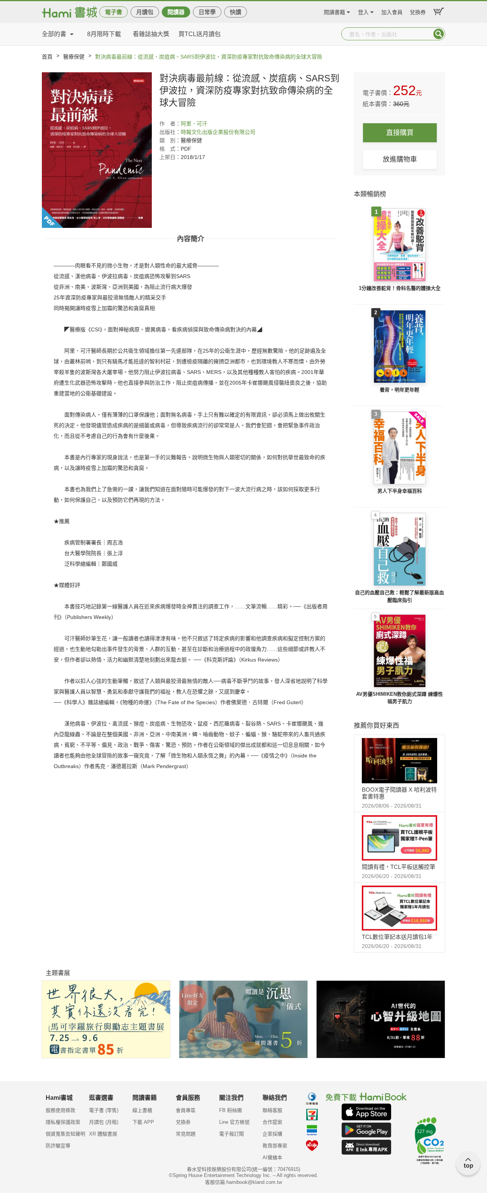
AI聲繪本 (272, 1157)
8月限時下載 (104, 34)
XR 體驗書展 (103, 1134)
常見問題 (186, 1134)
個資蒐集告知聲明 (65, 1134)
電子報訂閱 (231, 1134)
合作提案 (272, 1122)
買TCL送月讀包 (199, 34)
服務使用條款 (60, 1110)
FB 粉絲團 (230, 1110)
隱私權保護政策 (63, 1122)
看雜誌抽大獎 (151, 34)
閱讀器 (176, 12)
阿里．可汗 (194, 124)
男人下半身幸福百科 (399, 491)
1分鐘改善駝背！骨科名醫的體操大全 (400, 288)
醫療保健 (73, 57)
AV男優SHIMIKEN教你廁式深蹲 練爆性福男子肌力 (399, 698)
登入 (363, 11)
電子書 (113, 12)
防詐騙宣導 (58, 1145)
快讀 (235, 12)
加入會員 (392, 11)
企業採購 (272, 1134)
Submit (439, 34)
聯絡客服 (272, 1110)
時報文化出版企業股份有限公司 (218, 132)
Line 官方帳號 (234, 1122)
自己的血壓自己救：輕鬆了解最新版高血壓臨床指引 (399, 596)
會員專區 (186, 1110)
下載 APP (143, 1122)
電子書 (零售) (103, 1110)
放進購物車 (400, 159)
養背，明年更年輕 (399, 390)
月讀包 (144, 12)
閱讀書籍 (334, 11)
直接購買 (400, 133)
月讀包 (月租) (103, 1122)
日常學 (207, 12)
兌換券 (418, 11)
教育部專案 (275, 1145)
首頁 (47, 57)
